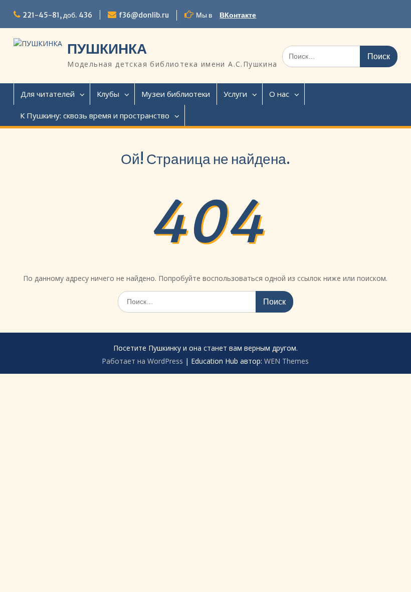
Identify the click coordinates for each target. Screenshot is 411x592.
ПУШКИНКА (107, 49)
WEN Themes (286, 361)
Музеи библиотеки (175, 94)
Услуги (235, 94)
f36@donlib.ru (144, 15)
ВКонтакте (238, 15)
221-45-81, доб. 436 (57, 15)
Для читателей (48, 94)
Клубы (108, 94)
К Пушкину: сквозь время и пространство (94, 115)
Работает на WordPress (142, 361)
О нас (279, 94)
